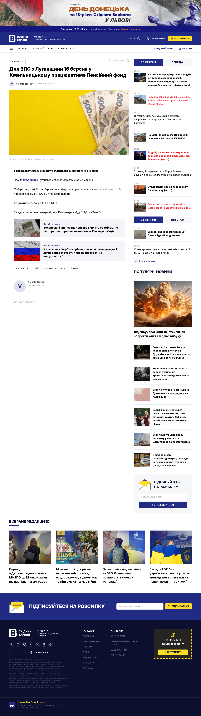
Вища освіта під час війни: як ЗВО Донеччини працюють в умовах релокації (122, 575)
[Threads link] (44, 644)
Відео (51, 48)
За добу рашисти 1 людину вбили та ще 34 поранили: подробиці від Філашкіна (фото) (169, 156)
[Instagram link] (24, 644)
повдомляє (30, 180)
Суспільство (17, 61)
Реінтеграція (118, 655)
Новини (23, 48)
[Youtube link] (18, 644)
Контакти (88, 662)
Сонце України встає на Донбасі (125, 643)
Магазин (187, 48)
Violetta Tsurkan (24, 84)
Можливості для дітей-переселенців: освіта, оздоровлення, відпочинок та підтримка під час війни (76, 575)
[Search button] (139, 38)
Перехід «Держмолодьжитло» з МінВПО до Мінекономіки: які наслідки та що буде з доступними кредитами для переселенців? (28, 575)
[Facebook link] (11, 644)
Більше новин (146, 261)
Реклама (88, 668)
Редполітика (90, 657)
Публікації (38, 48)
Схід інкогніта (119, 649)
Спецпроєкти (66, 48)
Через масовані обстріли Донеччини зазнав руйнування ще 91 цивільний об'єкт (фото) (169, 100)
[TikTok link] (50, 644)
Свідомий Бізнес (164, 48)
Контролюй (118, 636)
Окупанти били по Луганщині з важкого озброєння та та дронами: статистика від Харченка (158, 119)
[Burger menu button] (11, 49)
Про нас (87, 647)
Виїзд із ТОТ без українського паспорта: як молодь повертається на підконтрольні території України (170, 575)
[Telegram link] (31, 644)
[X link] (37, 644)
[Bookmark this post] (127, 60)
